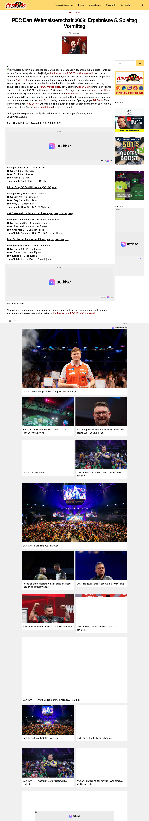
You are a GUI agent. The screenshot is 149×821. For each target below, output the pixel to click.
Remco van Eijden (42, 107)
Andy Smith (21, 79)
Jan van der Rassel (101, 90)
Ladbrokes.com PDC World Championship (72, 73)
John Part (43, 100)
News (71, 13)
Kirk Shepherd (73, 93)
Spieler (81, 5)
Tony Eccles (32, 103)
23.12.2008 (76, 33)
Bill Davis (98, 100)
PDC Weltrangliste (50, 86)
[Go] (140, 63)
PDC (78, 13)
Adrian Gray (83, 86)
